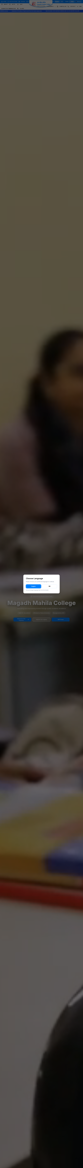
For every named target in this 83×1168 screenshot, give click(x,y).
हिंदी (49, 586)
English (33, 586)
